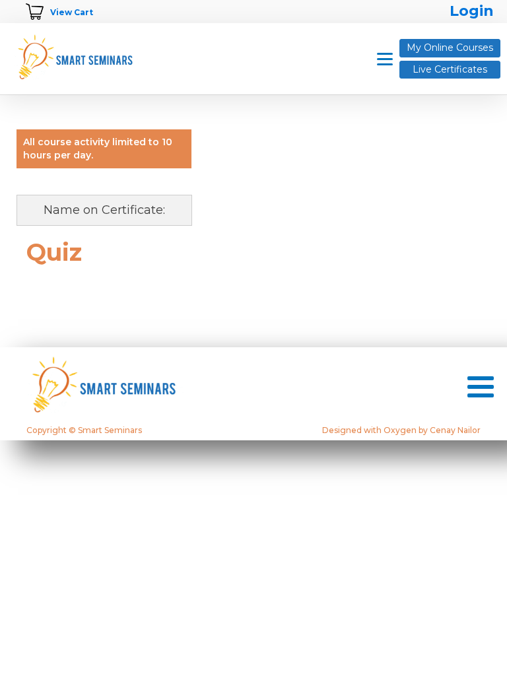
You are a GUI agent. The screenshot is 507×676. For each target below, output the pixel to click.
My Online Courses (450, 47)
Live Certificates (450, 69)
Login (472, 11)
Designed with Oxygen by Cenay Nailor (401, 430)
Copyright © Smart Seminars (84, 430)
